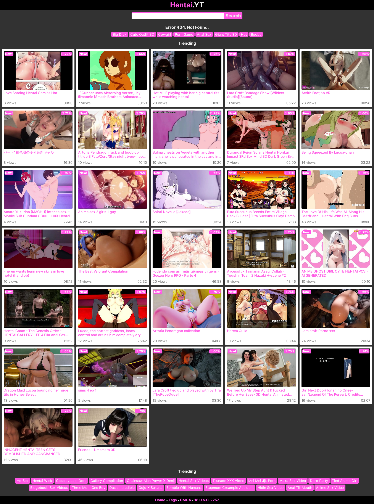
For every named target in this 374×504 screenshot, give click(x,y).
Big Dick (119, 34)
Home (160, 500)
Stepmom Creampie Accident (229, 488)
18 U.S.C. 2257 (206, 500)
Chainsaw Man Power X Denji (151, 480)
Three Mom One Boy (88, 488)
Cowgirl (164, 34)
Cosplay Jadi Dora (71, 480)
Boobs (256, 34)
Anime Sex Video (330, 488)
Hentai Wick (42, 480)
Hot (244, 34)
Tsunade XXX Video (228, 480)
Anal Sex (204, 34)
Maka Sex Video (292, 480)
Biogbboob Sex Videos (49, 488)
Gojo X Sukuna (151, 488)
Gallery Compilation (106, 480)
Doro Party (319, 480)
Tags (173, 500)
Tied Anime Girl (344, 480)
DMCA (185, 500)
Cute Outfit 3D (142, 34)
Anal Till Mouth (300, 488)
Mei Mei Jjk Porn (262, 480)
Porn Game (184, 34)
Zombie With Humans (184, 488)
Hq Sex (23, 480)
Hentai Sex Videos (194, 480)
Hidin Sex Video (271, 488)
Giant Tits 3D (226, 34)
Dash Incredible (122, 488)
